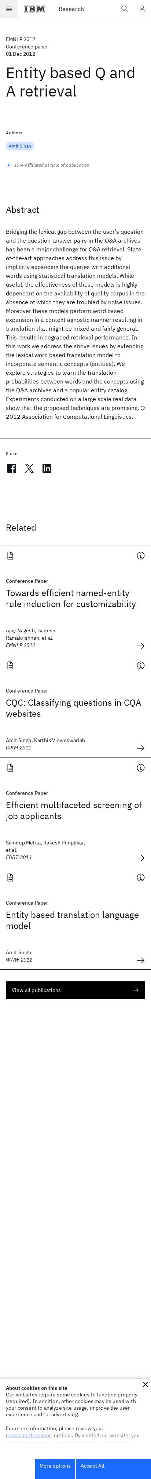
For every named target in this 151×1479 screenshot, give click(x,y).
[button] (145, 1384)
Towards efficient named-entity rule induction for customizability (71, 598)
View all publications (36, 990)
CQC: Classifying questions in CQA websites (73, 708)
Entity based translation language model (72, 920)
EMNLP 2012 (21, 39)
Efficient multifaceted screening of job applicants (74, 810)
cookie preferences (29, 1435)
